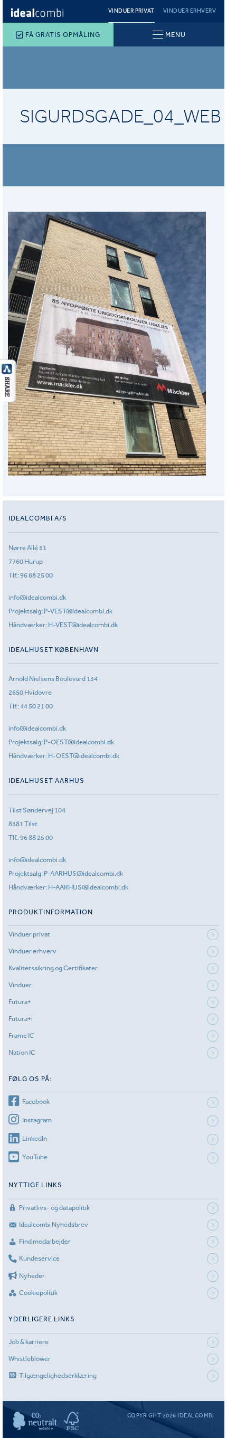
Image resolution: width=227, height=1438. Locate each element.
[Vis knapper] (8, 399)
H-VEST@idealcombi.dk (83, 625)
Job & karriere (28, 1342)
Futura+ (19, 1002)
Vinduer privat (131, 10)
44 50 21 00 (36, 706)
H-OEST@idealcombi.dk (83, 756)
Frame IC (21, 1035)
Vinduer (20, 985)
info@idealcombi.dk (37, 597)
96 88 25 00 (36, 575)
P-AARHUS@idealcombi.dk (83, 873)
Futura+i (20, 1019)
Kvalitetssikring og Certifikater (53, 968)
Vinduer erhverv (189, 10)
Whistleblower (29, 1359)
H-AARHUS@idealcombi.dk (88, 887)
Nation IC (21, 1052)
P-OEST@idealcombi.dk (79, 742)
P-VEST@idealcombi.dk (78, 611)
